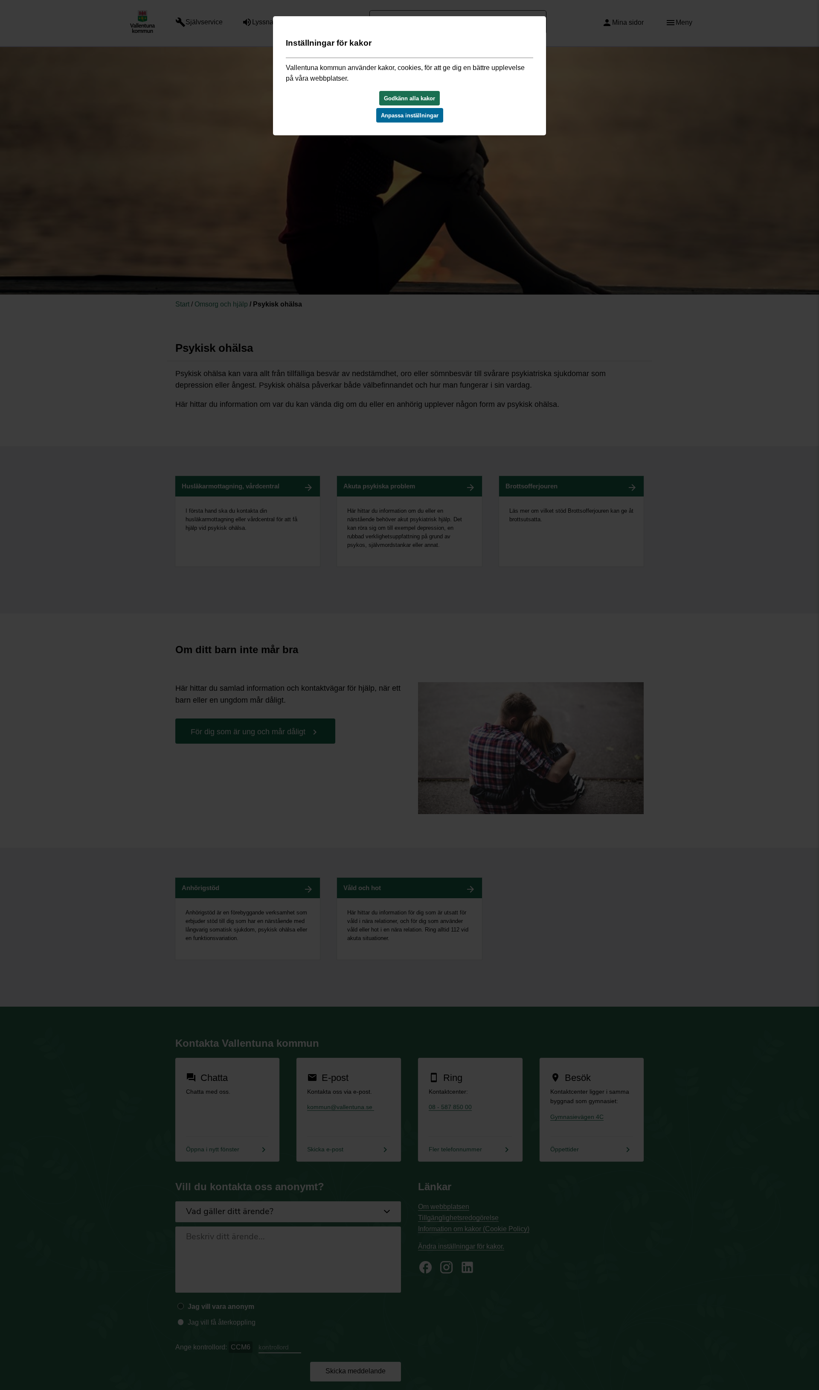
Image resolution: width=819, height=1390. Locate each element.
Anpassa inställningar (410, 115)
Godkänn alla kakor (409, 98)
